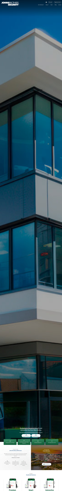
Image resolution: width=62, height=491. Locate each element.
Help (51, 4)
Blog (55, 4)
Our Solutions (41, 4)
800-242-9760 (58, 2)
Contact (59, 4)
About (47, 4)
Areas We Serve (47, 464)
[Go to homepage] (10, 4)
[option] (31, 245)
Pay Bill (50, 2)
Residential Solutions (35, 436)
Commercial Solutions (26, 436)
